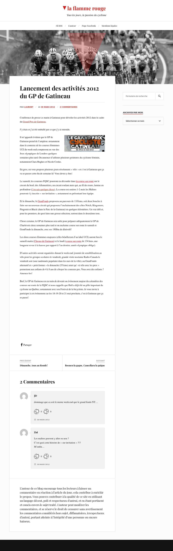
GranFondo (43, 201)
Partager (27, 344)
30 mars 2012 (48, 107)
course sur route (73, 241)
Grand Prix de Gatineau (34, 121)
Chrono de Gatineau (44, 241)
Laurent (28, 107)
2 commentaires (68, 107)
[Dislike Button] (46, 411)
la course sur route (85, 181)
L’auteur (72, 25)
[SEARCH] (159, 96)
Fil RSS (59, 25)
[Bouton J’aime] (36, 411)
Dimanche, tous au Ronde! (34, 365)
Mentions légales (109, 25)
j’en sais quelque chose (43, 189)
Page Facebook (89, 25)
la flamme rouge (86, 8)
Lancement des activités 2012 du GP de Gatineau (59, 92)
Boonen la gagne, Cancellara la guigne (85, 365)
